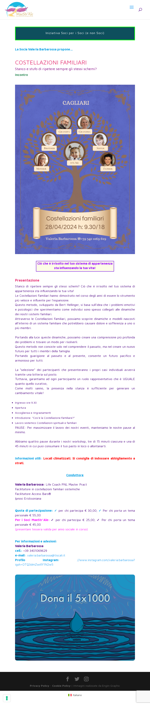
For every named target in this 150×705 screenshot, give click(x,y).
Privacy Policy (39, 685)
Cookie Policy (61, 685)
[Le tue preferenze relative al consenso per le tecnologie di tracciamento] (7, 698)
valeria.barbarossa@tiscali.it (46, 555)
